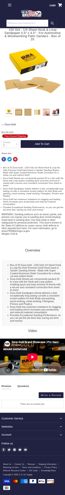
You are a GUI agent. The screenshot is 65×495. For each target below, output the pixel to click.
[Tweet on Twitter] (9, 159)
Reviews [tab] (6, 386)
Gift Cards (33, 470)
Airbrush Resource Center (14, 470)
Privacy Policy (50, 467)
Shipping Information (47, 464)
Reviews (31, 464)
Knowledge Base (48, 470)
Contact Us (19, 464)
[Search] (52, 23)
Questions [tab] (23, 386)
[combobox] (27, 23)
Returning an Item (11, 467)
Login (53, 5)
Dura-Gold (10, 124)
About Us (7, 464)
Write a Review (51, 395)
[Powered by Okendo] (9, 396)
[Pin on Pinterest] (15, 159)
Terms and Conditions (31, 467)
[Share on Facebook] (4, 159)
